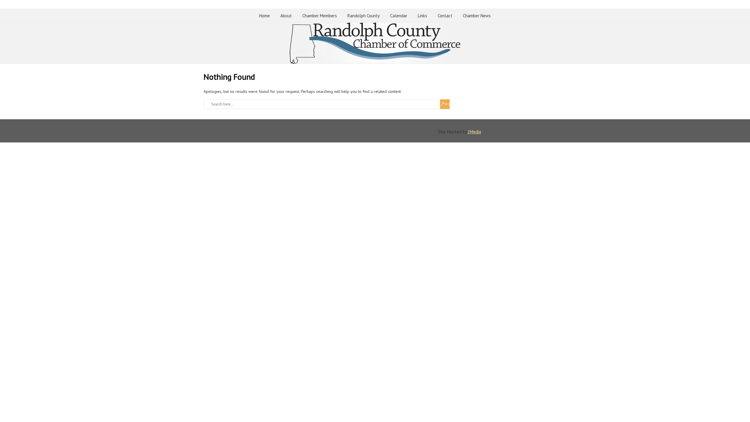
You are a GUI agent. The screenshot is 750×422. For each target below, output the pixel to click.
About (286, 15)
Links (422, 15)
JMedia (474, 132)
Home (264, 15)
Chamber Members (319, 15)
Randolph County (363, 15)
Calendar (398, 15)
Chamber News (477, 15)
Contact (445, 15)
